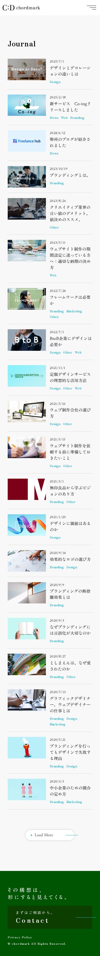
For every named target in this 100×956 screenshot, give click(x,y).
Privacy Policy (20, 937)
